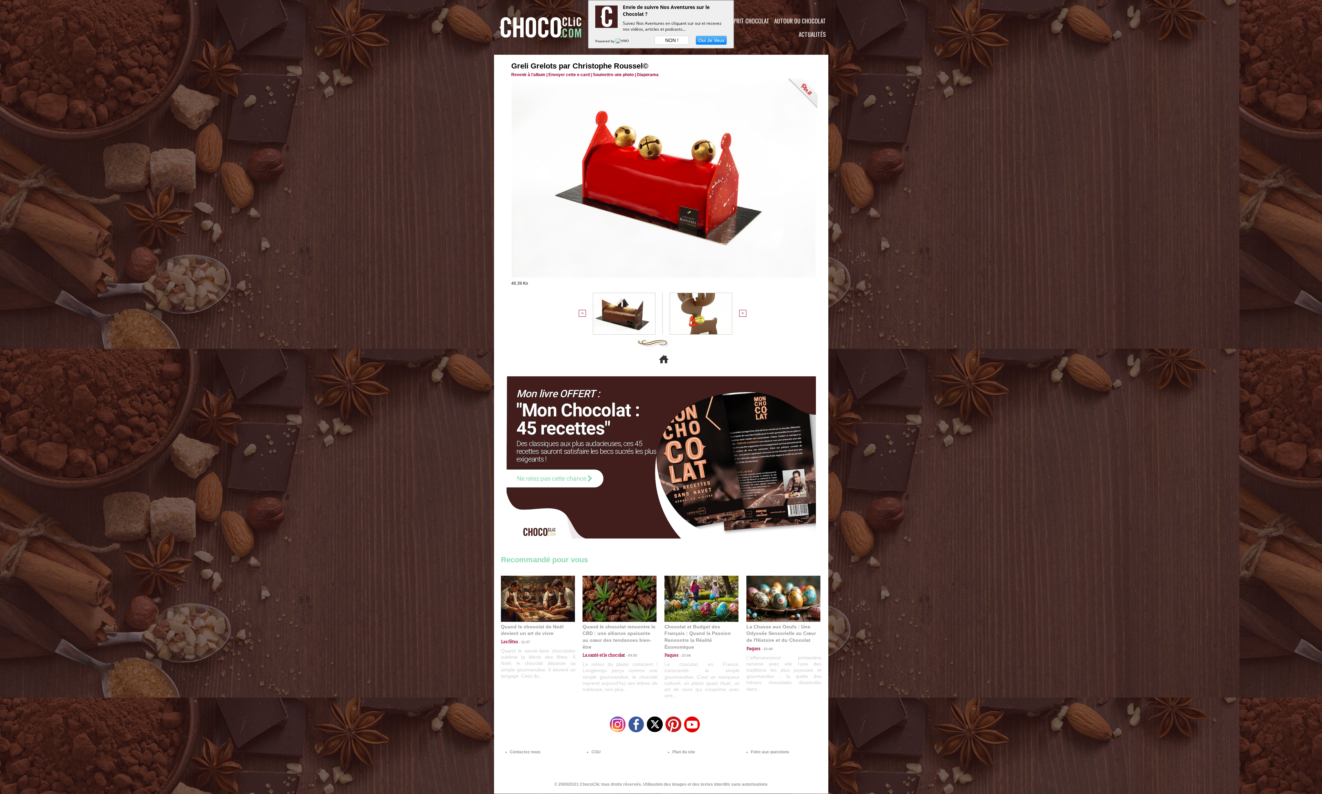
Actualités (812, 34)
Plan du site (683, 752)
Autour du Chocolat (800, 21)
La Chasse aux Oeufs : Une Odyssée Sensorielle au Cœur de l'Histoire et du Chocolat (781, 633)
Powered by (605, 41)
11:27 (524, 642)
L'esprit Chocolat (747, 21)
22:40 (766, 649)
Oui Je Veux (711, 40)
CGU (595, 752)
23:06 (685, 655)
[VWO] (623, 41)
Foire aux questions (769, 752)
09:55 (631, 655)
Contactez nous (525, 752)
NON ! (672, 40)
